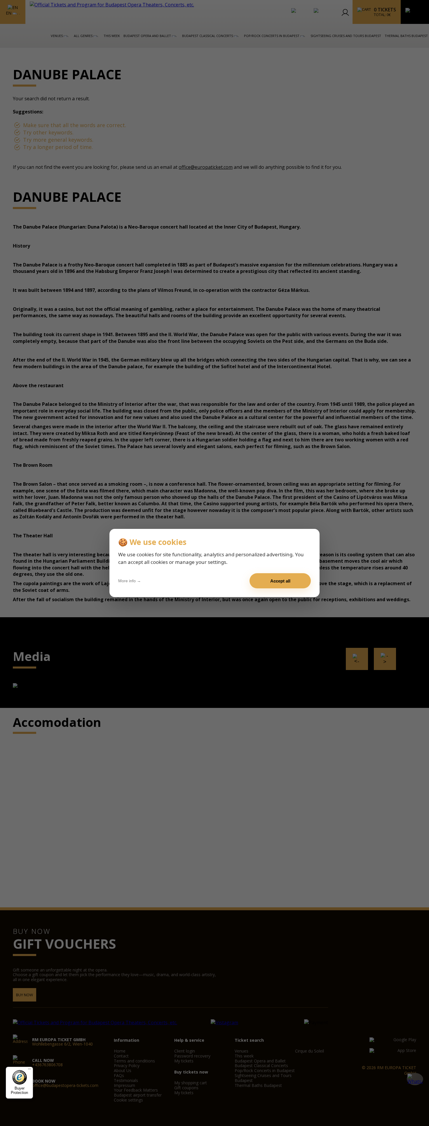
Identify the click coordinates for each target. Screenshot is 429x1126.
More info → (129, 581)
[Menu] (29, 1070)
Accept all (280, 580)
